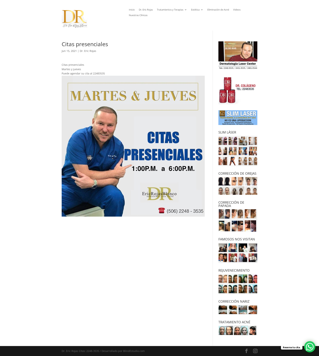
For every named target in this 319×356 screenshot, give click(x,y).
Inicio (132, 9)
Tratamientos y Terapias (170, 9)
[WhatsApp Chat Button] (309, 346)
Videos (237, 9)
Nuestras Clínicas (138, 15)
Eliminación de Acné (218, 9)
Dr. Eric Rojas (146, 9)
